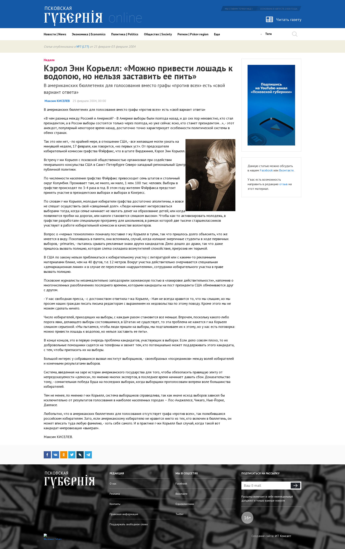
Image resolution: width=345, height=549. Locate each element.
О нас (113, 483)
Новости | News (55, 34)
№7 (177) (82, 46)
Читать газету (288, 19)
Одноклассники (184, 504)
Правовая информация (124, 514)
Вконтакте (286, 170)
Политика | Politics (124, 34)
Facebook (266, 170)
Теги (268, 34)
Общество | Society (158, 34)
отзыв (283, 184)
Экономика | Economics (89, 34)
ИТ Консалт (283, 536)
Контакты (115, 504)
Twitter (179, 514)
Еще (217, 34)
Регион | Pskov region (192, 34)
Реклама (115, 494)
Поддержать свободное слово (129, 524)
